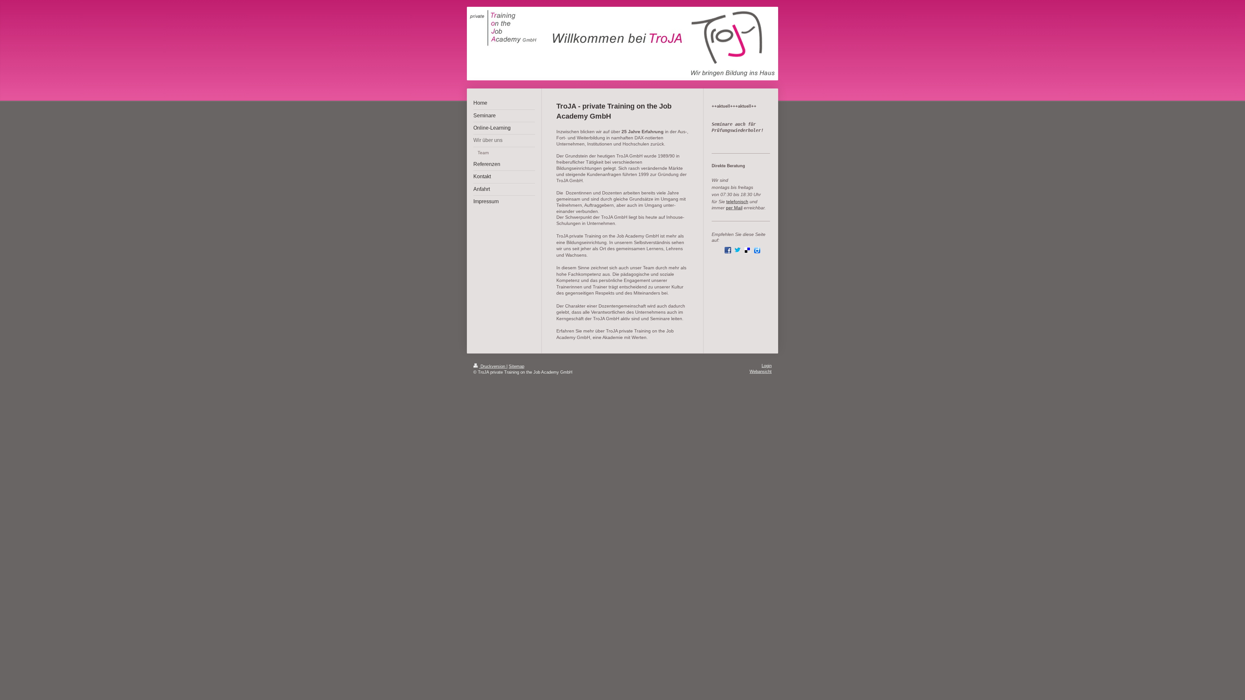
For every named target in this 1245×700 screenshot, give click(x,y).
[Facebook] (728, 250)
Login (767, 366)
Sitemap (516, 366)
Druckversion (492, 366)
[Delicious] (747, 250)
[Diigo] (757, 250)
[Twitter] (737, 250)
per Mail (734, 207)
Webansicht (761, 371)
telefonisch (737, 201)
